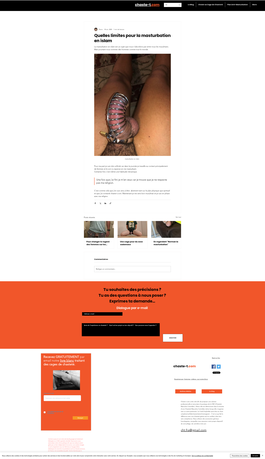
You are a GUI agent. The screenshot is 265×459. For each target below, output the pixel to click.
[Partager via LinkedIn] (105, 203)
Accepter (255, 456)
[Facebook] (214, 367)
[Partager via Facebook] (95, 203)
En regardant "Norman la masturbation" (166, 243)
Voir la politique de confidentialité (202, 456)
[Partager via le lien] (110, 203)
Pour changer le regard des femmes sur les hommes (97, 243)
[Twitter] (219, 367)
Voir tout (178, 217)
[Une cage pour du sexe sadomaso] (133, 229)
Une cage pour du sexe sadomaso (131, 243)
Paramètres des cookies (240, 456)
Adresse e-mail (49, 393)
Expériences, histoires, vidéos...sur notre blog (191, 379)
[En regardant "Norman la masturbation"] (166, 229)
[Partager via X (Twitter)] (100, 203)
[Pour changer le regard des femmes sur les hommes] (99, 229)
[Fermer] (262, 455)
